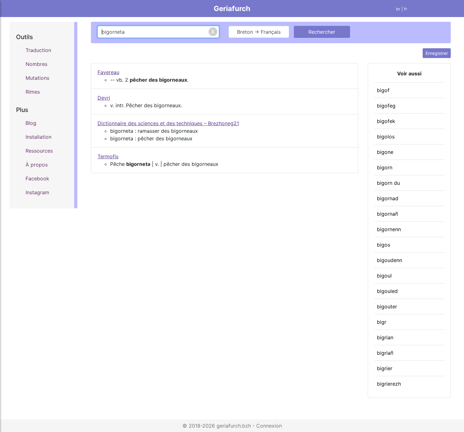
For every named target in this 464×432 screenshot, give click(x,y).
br (398, 9)
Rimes (33, 92)
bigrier (384, 368)
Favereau (108, 72)
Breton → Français (259, 32)
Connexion (269, 426)
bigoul (384, 275)
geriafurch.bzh (234, 426)
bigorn (384, 167)
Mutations (37, 78)
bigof (383, 90)
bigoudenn (389, 260)
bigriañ (385, 353)
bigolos (386, 136)
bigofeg (386, 105)
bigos (383, 245)
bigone (385, 152)
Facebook (37, 178)
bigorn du (388, 183)
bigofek (386, 121)
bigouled (387, 291)
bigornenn (389, 229)
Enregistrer (436, 53)
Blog (31, 123)
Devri (104, 98)
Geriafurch (232, 8)
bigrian (385, 337)
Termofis (108, 156)
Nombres (36, 64)
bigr (381, 322)
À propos (37, 164)
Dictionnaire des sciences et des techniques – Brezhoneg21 (168, 123)
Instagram (37, 192)
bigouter (387, 306)
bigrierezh (389, 384)
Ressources (39, 151)
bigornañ (387, 214)
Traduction (38, 50)
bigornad (387, 198)
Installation (38, 137)
